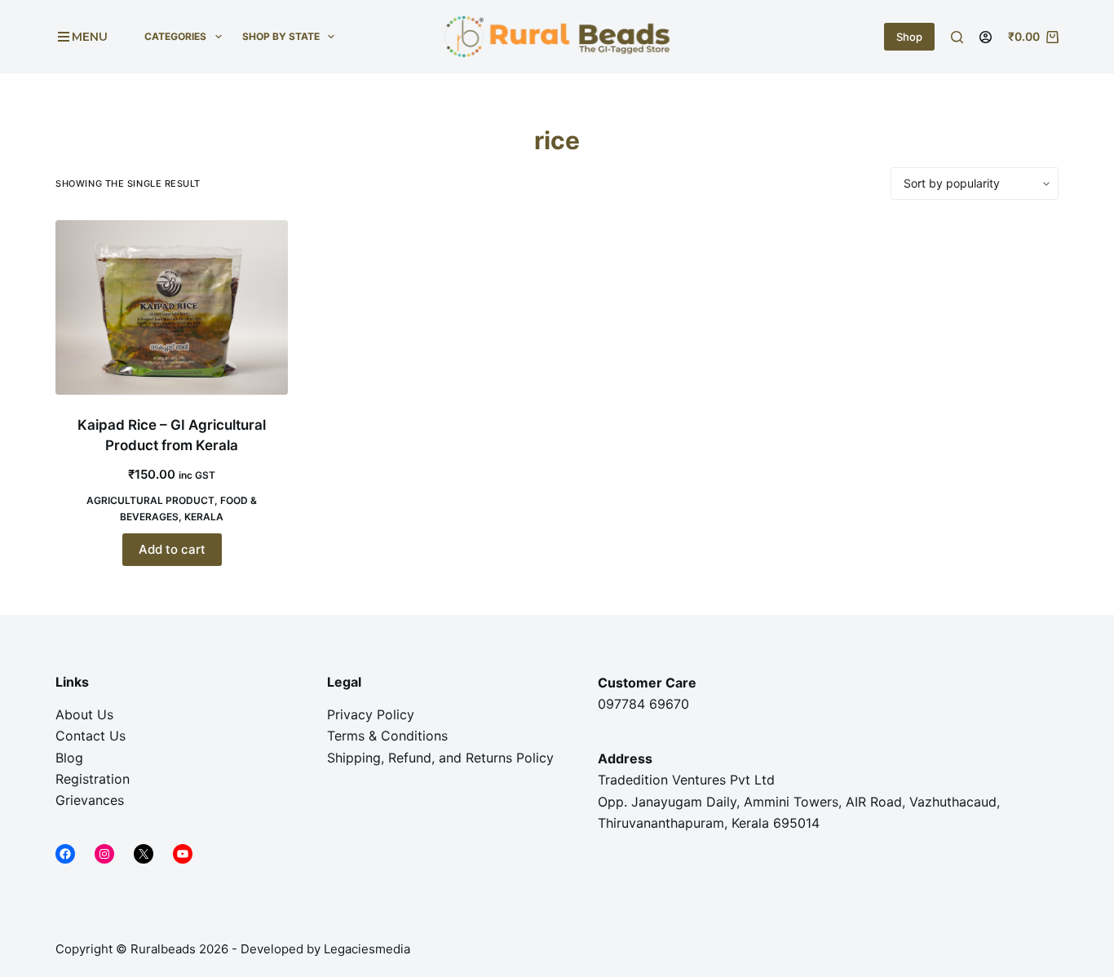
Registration (92, 779)
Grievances (89, 800)
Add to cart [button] (172, 549)
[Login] (985, 37)
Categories (175, 36)
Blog (69, 757)
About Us (84, 714)
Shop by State (281, 36)
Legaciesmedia (368, 949)
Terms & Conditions (387, 735)
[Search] (957, 37)
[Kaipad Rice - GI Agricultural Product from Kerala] (171, 307)
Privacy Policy (370, 714)
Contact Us (90, 735)
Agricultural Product (150, 500)
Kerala (203, 517)
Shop (909, 36)
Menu (90, 36)
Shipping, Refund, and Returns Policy (440, 757)
